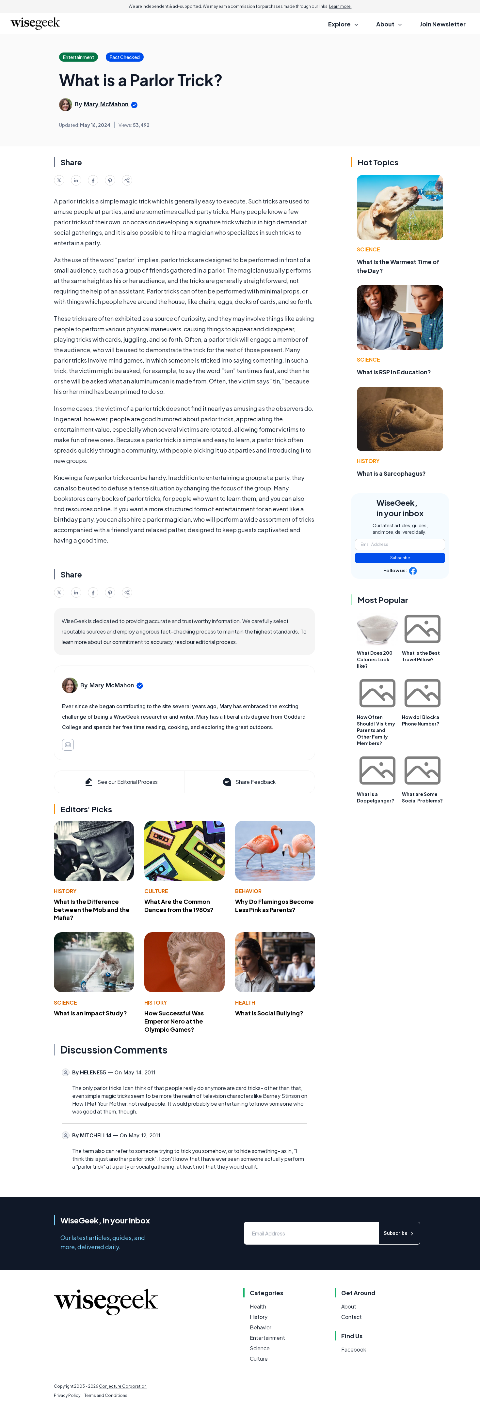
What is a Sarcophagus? (391, 473)
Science (65, 1002)
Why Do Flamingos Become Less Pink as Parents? (274, 905)
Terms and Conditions (105, 1395)
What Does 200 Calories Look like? (374, 659)
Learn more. (340, 6)
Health (245, 1002)
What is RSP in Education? (394, 372)
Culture (156, 891)
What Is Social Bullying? (269, 1013)
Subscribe (400, 557)
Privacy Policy (67, 1395)
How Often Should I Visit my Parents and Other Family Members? (376, 730)
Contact (351, 1316)
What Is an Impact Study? (90, 1013)
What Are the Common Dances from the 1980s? (179, 905)
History (65, 891)
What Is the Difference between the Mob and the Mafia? (92, 909)
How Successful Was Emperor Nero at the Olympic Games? (174, 1021)
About (348, 1306)
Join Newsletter (443, 24)
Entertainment (267, 1337)
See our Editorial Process (127, 781)
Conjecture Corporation (123, 1386)
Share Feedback (255, 781)
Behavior (248, 891)
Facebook (353, 1349)
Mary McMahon (106, 104)
